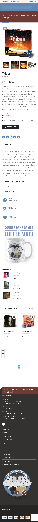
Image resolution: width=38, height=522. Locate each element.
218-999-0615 (32, 1)
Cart (4, 443)
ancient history (10, 120)
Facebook (3, 137)
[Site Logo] (17, 7)
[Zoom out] (3, 353)
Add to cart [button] (14, 317)
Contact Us (6, 454)
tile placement (29, 120)
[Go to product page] (6, 275)
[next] (35, 73)
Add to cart (11, 127)
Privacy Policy (7, 457)
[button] (33, 7)
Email (18, 137)
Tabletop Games (8, 436)
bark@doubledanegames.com (11, 1)
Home (5, 433)
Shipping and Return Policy (11, 465)
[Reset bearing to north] (3, 356)
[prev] (32, 73)
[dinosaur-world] (10, 321)
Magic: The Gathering (9, 440)
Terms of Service (8, 461)
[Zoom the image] (19, 225)
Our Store (6, 450)
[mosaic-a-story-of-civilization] (28, 321)
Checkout (6, 447)
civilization (22, 120)
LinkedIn (11, 137)
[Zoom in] (3, 350)
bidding (16, 120)
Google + (14, 137)
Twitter (7, 137)
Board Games (11, 118)
